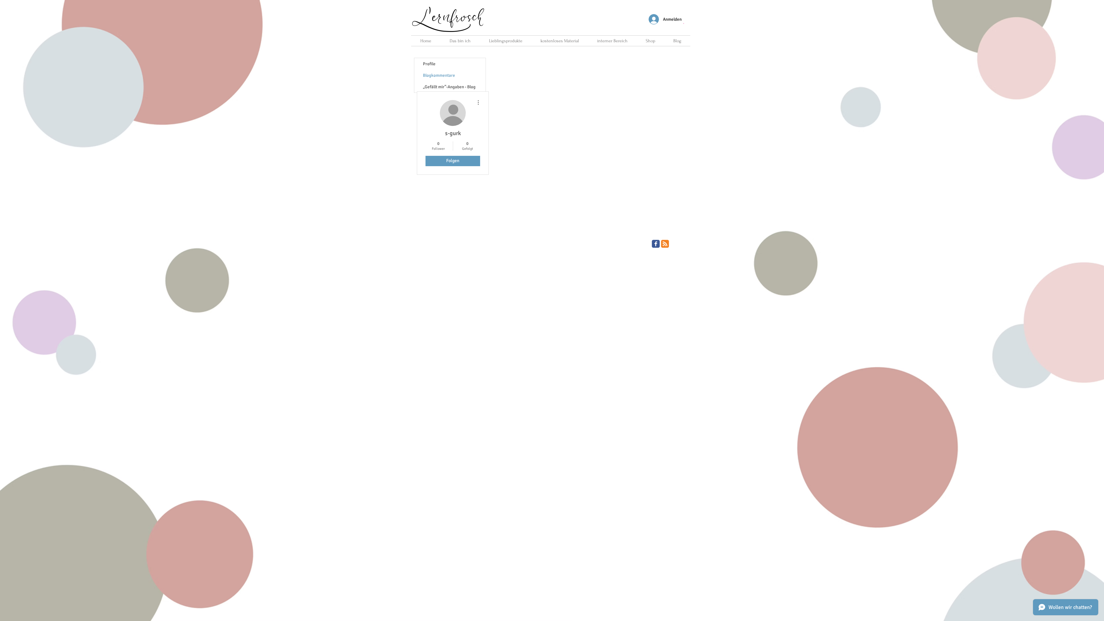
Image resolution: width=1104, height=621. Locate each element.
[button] (684, 23)
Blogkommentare (439, 75)
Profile (429, 63)
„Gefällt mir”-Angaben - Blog (449, 86)
